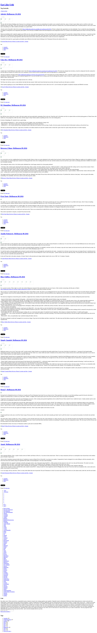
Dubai (4, 531)
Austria (5, 517)
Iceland (5, 543)
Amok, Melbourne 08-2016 (10, 444)
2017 (4, 626)
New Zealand (6, 564)
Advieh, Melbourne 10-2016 (11, 14)
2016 (4, 49)
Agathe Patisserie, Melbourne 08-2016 (14, 234)
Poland (5, 568)
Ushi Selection (6, 511)
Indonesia (5, 545)
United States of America (9, 591)
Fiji (4, 534)
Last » (4, 506)
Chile (4, 525)
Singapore (5, 575)
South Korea (6, 580)
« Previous (5, 491)
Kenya (4, 553)
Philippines (5, 567)
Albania (5, 513)
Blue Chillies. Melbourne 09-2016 (13, 277)
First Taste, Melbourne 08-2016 (12, 196)
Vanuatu (5, 593)
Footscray (5, 221)
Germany (5, 537)
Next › (4, 504)
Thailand (5, 587)
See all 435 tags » (7, 631)
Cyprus (5, 529)
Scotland (5, 572)
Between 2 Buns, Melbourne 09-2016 (14, 148)
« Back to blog (4, 11)
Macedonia (5, 555)
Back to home (6, 508)
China (4, 526)
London (5, 621)
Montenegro (6, 561)
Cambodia (5, 522)
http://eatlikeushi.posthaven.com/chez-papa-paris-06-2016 (31, 74)
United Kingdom (7, 590)
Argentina (5, 514)
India (4, 544)
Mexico (5, 559)
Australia (5, 47)
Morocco (5, 562)
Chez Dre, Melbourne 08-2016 (12, 60)
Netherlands (6, 563)
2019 (4, 628)
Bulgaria (5, 521)
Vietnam (5, 594)
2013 (4, 630)
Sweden (5, 582)
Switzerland (6, 584)
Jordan (4, 552)
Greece (5, 539)
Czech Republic (7, 530)
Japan (4, 550)
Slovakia (5, 576)
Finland (5, 535)
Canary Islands (6, 523)
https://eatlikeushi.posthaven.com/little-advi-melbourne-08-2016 (37, 29)
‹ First (4, 490)
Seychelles (5, 573)
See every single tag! (8, 509)
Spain (4, 581)
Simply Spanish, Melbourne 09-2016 (14, 340)
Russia (4, 571)
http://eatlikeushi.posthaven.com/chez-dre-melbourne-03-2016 (43, 71)
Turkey (5, 589)
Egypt (4, 532)
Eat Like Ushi (7, 4)
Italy (4, 549)
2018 (4, 623)
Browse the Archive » (5, 611)
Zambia (5, 595)
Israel (4, 548)
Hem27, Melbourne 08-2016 (11, 390)
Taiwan (5, 585)
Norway (5, 566)
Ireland (5, 546)
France (4, 536)
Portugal (5, 570)
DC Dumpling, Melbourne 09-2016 (13, 105)
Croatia (5, 527)
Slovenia (5, 577)
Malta (4, 558)
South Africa (6, 579)
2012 (4, 624)
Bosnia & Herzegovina (8, 520)
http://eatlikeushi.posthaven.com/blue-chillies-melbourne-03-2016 (15, 289)
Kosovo (5, 554)
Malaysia (5, 557)
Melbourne (5, 48)
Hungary (5, 541)
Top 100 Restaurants (8, 512)
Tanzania (5, 586)
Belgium (5, 518)
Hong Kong (6, 540)
